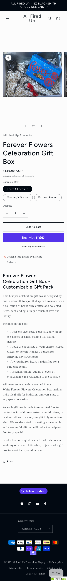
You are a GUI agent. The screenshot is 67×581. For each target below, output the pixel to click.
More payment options (34, 246)
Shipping (7, 176)
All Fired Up (19, 562)
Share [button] (9, 461)
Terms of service (35, 568)
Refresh (11, 262)
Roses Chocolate (17, 188)
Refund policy (56, 562)
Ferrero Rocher (48, 197)
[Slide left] (25, 126)
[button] (7, 18)
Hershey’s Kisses (18, 197)
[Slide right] (42, 126)
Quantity (7, 205)
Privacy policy (16, 568)
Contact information (35, 574)
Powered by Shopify (35, 562)
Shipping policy (54, 568)
